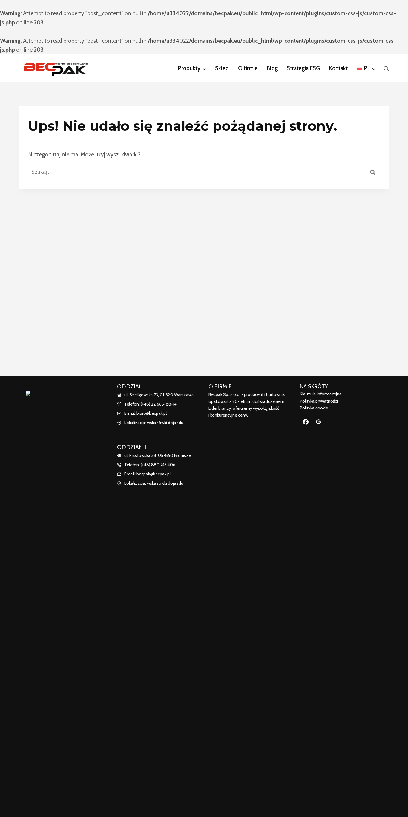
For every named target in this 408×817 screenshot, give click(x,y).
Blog (272, 68)
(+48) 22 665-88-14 (159, 404)
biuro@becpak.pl (151, 413)
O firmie (248, 68)
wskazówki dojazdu (165, 422)
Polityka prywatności (319, 401)
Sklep (222, 68)
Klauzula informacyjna (321, 394)
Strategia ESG (303, 68)
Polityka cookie (314, 408)
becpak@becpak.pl (153, 474)
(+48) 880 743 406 (158, 464)
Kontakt (338, 68)
